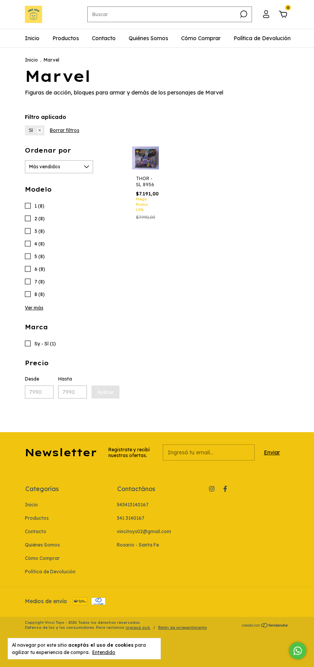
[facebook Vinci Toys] (225, 489)
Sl (31, 130)
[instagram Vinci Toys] (212, 489)
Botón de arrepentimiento (182, 627)
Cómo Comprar (201, 38)
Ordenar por (48, 150)
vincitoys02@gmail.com (144, 531)
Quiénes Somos (148, 38)
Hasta (65, 379)
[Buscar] (243, 14)
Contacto (104, 38)
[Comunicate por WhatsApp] (297, 650)
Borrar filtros (64, 130)
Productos (65, 38)
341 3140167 (130, 518)
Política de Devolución (262, 38)
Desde (32, 379)
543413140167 (133, 505)
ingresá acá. (138, 627)
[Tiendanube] (265, 625)
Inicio (32, 38)
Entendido (103, 652)
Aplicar (105, 392)
